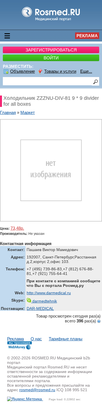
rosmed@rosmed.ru (37, 390)
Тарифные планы (65, 338)
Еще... (86, 71)
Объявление (22, 71)
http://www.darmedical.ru (49, 293)
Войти (51, 57)
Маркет (27, 112)
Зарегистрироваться (51, 49)
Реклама (87, 35)
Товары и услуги (60, 71)
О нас (36, 338)
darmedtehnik (44, 301)
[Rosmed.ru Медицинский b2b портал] (51, 20)
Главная (8, 112)
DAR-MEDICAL (40, 308)
